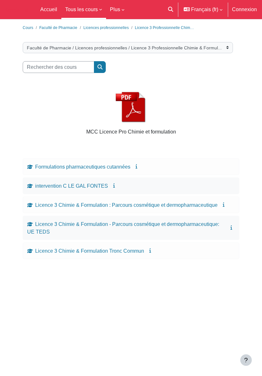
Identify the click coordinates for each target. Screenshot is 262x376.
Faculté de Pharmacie (58, 27)
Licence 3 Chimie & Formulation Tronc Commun (89, 250)
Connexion (244, 9)
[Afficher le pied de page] (246, 360)
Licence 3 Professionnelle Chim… (164, 27)
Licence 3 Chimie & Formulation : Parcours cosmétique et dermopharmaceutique (126, 204)
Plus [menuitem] (115, 9)
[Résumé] (137, 166)
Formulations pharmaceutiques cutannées (82, 166)
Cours (28, 27)
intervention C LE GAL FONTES (71, 185)
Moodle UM (17, 9)
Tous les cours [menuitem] (81, 9)
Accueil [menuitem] (48, 9)
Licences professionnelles (106, 27)
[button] (170, 9)
